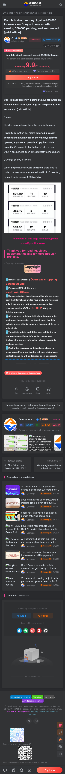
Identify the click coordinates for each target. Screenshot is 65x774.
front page (8, 12)
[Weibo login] (32, 630)
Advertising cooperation (32, 700)
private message (53, 39)
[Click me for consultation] (60, 732)
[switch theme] (60, 754)
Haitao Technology (41, 709)
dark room (49, 697)
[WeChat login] (25, 630)
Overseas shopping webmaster (13, 38)
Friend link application (20, 697)
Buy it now (32, 77)
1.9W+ (31, 425)
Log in (23, 615)
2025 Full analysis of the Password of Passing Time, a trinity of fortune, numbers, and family (40, 502)
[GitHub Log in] (45, 630)
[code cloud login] (39, 630)
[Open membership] (60, 739)
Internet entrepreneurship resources (30, 12)
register (44, 615)
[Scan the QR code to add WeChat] (60, 747)
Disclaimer (37, 697)
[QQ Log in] (19, 630)
